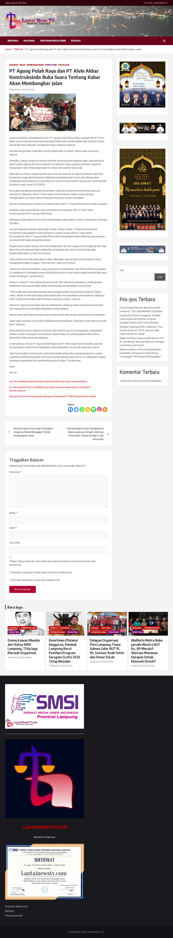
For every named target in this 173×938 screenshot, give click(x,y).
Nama (13, 512)
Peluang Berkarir (14, 915)
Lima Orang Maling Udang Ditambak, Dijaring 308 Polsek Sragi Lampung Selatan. (48, 381)
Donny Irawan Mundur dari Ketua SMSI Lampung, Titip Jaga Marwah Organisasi (24, 646)
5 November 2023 (18, 89)
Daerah (13, 64)
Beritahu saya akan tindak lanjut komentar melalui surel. (42, 572)
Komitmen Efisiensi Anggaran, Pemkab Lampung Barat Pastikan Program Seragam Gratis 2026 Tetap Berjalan (140, 319)
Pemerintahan (28, 627)
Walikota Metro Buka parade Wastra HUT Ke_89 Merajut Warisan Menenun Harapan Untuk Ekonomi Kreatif (142, 342)
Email (12, 527)
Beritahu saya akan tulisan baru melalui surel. (36, 580)
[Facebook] (70, 409)
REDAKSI (76, 40)
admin (31, 89)
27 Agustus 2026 (57, 665)
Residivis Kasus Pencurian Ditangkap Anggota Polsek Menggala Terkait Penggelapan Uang (33, 432)
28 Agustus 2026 (16, 657)
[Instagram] (99, 409)
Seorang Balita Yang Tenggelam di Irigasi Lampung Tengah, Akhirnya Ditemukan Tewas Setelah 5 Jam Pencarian (85, 434)
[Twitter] (76, 409)
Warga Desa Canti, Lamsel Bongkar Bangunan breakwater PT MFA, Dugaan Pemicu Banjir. (52, 396)
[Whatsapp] (81, 409)
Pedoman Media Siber (53, 40)
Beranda (13, 40)
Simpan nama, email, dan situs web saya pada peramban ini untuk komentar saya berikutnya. (52, 563)
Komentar (15, 472)
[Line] (93, 409)
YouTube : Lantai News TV (156, 3)
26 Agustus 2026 (98, 661)
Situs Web (14, 542)
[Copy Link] (87, 409)
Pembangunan (35, 64)
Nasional (29, 40)
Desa (22, 64)
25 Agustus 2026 (139, 665)
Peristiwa (51, 64)
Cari (122, 270)
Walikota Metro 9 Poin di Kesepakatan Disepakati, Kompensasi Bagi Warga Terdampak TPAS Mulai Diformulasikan (140, 353)
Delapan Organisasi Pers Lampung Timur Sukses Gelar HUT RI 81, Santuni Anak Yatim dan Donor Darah (141, 330)
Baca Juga (14, 607)
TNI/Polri (63, 64)
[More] (104, 409)
